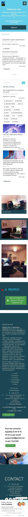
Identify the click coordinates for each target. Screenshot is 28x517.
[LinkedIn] (14, 499)
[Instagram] (21, 499)
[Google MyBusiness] (10, 499)
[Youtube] (17, 499)
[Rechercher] (23, 82)
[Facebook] (6, 499)
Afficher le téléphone (15, 404)
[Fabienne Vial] (3, 5)
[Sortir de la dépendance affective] (14, 128)
